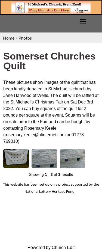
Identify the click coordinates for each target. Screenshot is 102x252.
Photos (25, 37)
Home (8, 37)
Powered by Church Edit (51, 247)
